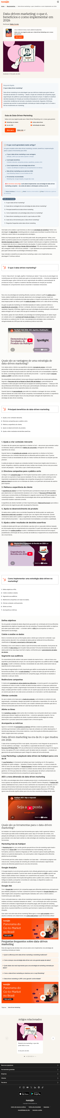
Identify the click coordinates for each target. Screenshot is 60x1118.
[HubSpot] (30, 1100)
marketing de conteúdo (20, 453)
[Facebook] (19, 1088)
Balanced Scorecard (44, 503)
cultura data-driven (32, 915)
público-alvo (51, 295)
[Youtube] (27, 1088)
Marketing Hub (7, 847)
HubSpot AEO (54, 782)
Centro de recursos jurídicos (18, 1107)
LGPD (45, 873)
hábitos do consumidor (30, 447)
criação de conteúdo (28, 699)
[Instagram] (23, 1088)
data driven (14, 232)
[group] (30, 1038)
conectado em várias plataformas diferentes (23, 683)
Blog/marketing (11, 6)
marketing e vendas (10, 713)
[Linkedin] (35, 1088)
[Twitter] (31, 1088)
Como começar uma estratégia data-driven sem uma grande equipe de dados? (27, 960)
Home (2, 6)
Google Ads (9, 889)
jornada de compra (39, 367)
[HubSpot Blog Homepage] (5, 2)
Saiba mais (20, 130)
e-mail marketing (24, 671)
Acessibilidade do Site (24, 1110)
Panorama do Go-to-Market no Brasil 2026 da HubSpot (24, 381)
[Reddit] (38, 1088)
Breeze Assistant (27, 766)
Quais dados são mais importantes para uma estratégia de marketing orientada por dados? (28, 967)
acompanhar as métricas (22, 727)
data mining (13, 648)
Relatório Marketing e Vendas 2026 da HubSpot (22, 246)
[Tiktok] (42, 1088)
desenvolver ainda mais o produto (12, 514)
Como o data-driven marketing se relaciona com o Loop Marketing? (24, 973)
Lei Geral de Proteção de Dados (25, 317)
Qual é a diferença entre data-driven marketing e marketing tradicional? (25, 955)
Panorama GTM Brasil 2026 (48, 493)
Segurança (46, 1107)
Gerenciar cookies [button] (37, 1110)
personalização (17, 391)
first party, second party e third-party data (23, 642)
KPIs (34, 628)
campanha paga (15, 475)
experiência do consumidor (10, 307)
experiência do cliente (9, 491)
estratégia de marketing (41, 230)
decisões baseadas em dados (10, 242)
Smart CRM (13, 849)
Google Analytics (49, 891)
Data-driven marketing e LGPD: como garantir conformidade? (22, 978)
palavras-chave (6, 481)
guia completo (45, 913)
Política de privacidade (35, 1107)
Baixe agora (19, 37)
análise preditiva (16, 530)
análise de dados (31, 301)
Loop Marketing (7, 762)
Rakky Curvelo (14, 24)
